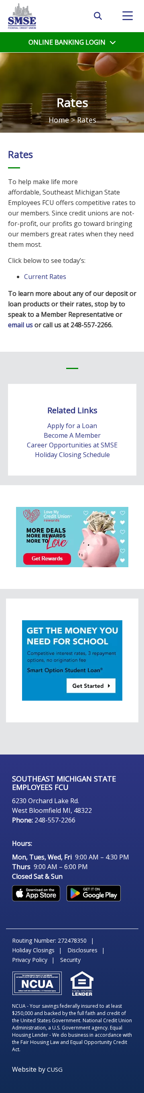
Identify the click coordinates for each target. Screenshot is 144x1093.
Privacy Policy (29, 960)
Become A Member (72, 435)
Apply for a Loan (72, 425)
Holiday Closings (33, 950)
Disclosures (82, 950)
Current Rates (45, 276)
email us (20, 324)
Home (59, 120)
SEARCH (98, 16)
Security (70, 960)
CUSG (55, 1069)
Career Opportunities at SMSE (72, 445)
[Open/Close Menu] (127, 16)
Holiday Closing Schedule (72, 454)
